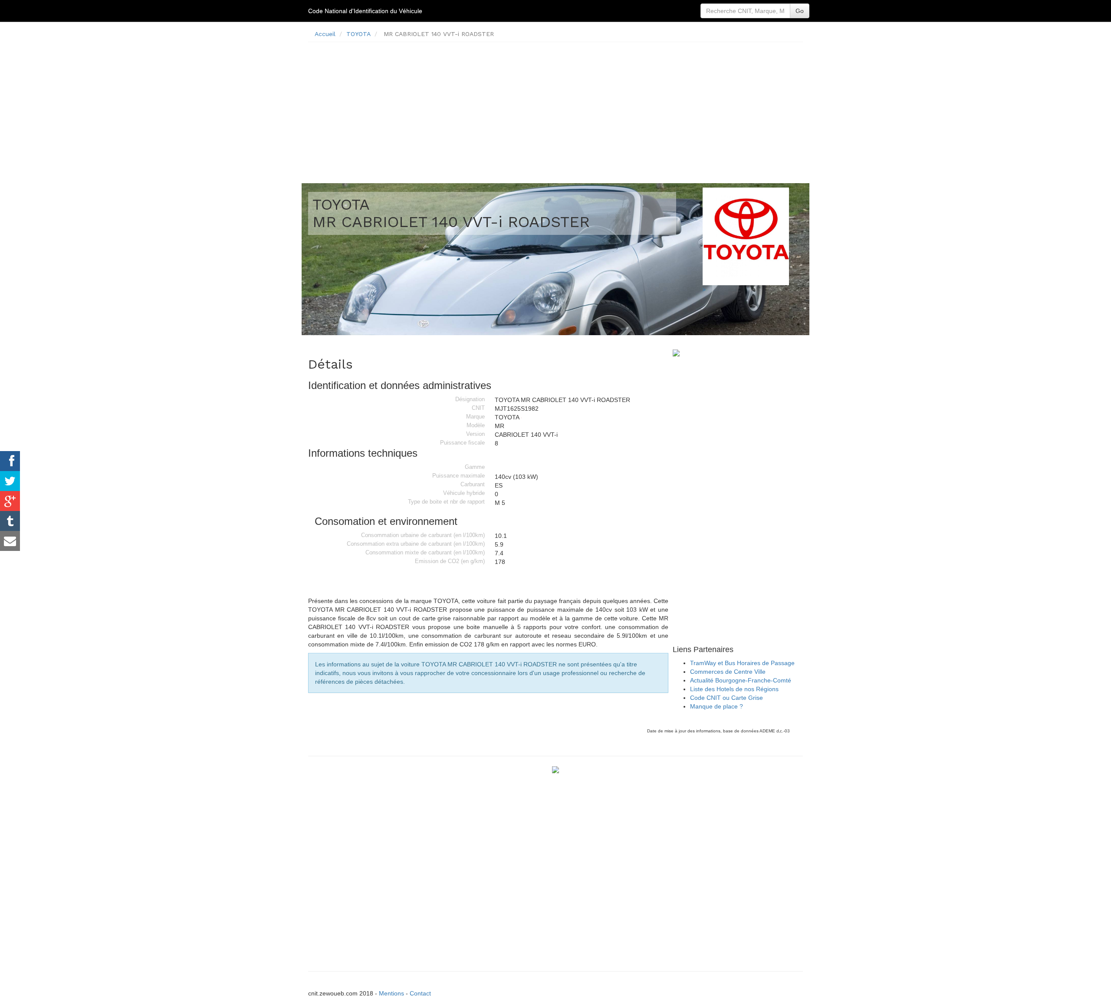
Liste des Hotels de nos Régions (734, 689)
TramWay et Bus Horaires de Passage (742, 662)
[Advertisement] (555, 109)
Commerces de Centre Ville (728, 671)
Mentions (391, 993)
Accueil (325, 33)
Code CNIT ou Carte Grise (726, 697)
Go (799, 10)
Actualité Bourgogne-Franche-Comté (740, 680)
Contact (420, 993)
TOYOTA (358, 33)
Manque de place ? (716, 706)
